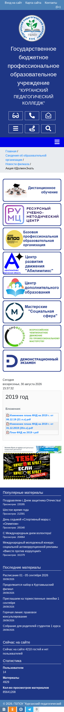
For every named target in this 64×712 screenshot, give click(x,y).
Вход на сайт (13, 2)
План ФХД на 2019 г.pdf (24, 432)
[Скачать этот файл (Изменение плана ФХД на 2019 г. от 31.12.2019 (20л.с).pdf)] (8, 423)
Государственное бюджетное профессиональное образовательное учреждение (33, 66)
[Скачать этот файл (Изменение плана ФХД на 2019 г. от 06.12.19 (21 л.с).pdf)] (8, 415)
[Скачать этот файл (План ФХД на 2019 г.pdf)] (8, 432)
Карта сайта (33, 2)
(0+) (58, 7)
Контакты (51, 2)
